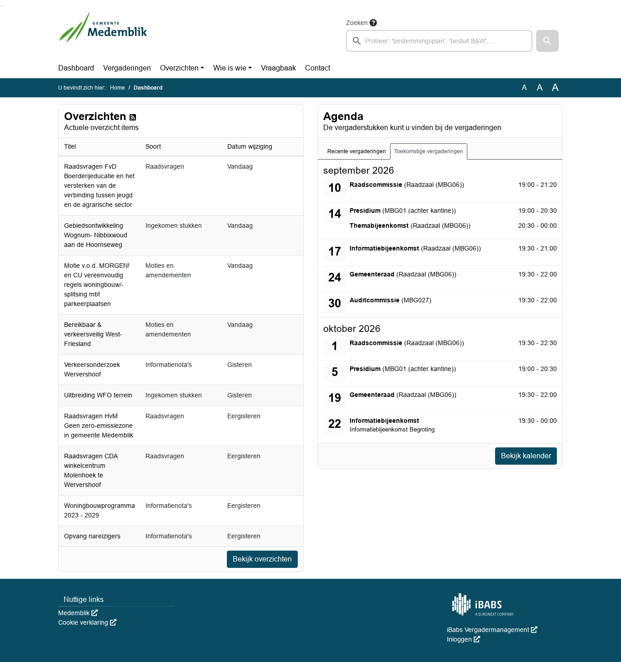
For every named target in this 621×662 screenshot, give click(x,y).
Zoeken (357, 22)
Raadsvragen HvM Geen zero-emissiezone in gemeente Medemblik (98, 425)
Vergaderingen (127, 68)
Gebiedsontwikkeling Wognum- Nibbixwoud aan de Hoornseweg (95, 235)
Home (117, 88)
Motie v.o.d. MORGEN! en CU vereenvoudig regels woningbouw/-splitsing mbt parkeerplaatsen (97, 284)
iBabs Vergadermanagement (492, 629)
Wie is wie (229, 68)
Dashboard (76, 68)
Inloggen (463, 639)
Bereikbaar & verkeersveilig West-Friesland (93, 334)
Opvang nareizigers (92, 536)
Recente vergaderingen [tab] (356, 151)
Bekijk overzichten (262, 559)
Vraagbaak (278, 68)
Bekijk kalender (526, 456)
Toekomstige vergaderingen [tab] (428, 151)
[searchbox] (439, 41)
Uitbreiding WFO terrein (98, 395)
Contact (317, 68)
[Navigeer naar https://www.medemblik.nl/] (103, 34)
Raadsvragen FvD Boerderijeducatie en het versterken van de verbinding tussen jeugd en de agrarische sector (99, 185)
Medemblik (78, 613)
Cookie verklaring (87, 622)
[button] (547, 41)
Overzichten (179, 68)
